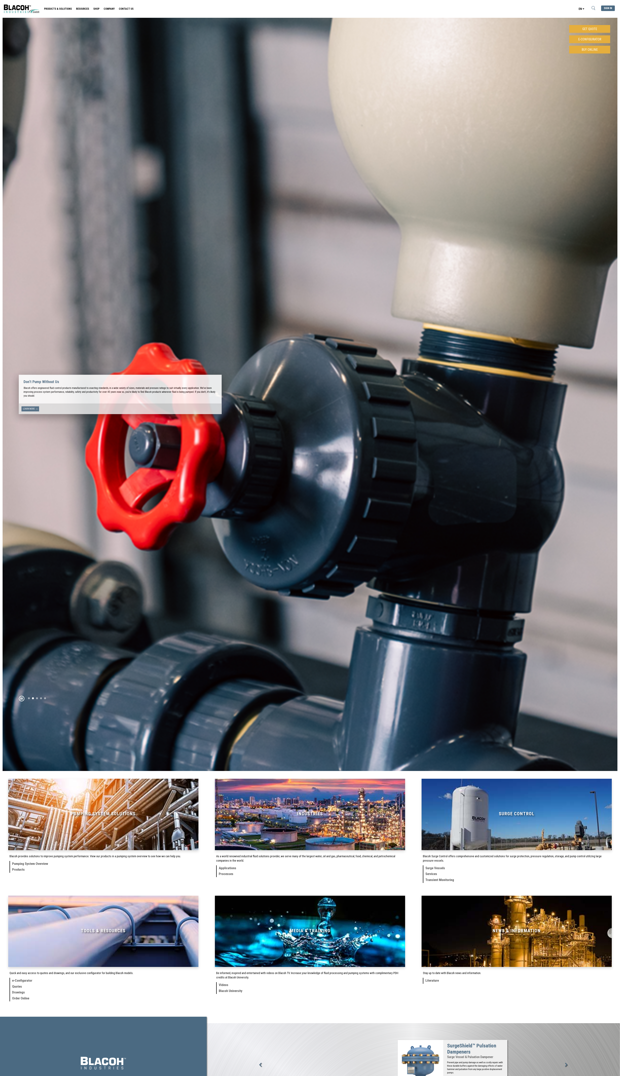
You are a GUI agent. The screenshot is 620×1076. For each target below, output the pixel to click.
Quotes (17, 986)
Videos (223, 985)
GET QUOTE (589, 29)
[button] (23, 699)
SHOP (96, 8)
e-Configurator (22, 980)
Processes (226, 874)
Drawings (18, 992)
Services (431, 874)
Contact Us (126, 8)
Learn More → (30, 407)
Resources (82, 8)
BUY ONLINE (590, 50)
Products (18, 869)
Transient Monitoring (439, 880)
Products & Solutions (58, 8)
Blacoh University (230, 991)
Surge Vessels (435, 868)
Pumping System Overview (30, 864)
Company (109, 8)
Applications (227, 868)
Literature (432, 980)
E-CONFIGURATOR (589, 39)
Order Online (20, 998)
